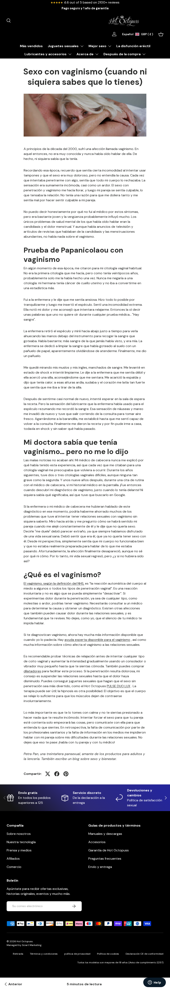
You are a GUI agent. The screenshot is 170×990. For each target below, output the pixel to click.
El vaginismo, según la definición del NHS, (54, 583)
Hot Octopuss (25, 941)
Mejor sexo (97, 46)
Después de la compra (122, 54)
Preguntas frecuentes (104, 858)
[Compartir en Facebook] (56, 773)
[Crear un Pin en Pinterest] (65, 773)
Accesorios (97, 842)
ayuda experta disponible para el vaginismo (97, 640)
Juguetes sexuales (63, 46)
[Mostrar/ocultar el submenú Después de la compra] (143, 54)
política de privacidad (77, 953)
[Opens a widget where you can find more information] (154, 983)
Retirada (18, 953)
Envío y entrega (100, 867)
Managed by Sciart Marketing (24, 945)
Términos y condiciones (44, 953)
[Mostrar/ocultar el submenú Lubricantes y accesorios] (69, 54)
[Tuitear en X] (47, 773)
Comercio (14, 867)
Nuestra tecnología (21, 842)
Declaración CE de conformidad (144, 953)
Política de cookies (108, 953)
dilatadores (32, 671)
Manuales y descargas (105, 834)
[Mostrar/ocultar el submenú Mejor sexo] (109, 46)
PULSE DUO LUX (118, 686)
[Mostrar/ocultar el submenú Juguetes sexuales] (81, 46)
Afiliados (13, 858)
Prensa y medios (19, 850)
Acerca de (85, 54)
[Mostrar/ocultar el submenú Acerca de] (96, 54)
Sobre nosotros (19, 834)
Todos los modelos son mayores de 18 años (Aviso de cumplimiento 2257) (120, 962)
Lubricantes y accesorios (45, 54)
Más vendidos (31, 46)
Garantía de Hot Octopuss (108, 850)
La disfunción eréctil (133, 46)
